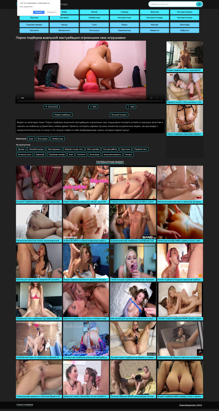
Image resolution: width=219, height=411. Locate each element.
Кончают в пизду (154, 18)
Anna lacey (94, 154)
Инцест (128, 154)
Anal (71, 154)
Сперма (124, 12)
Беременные (124, 30)
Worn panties (93, 149)
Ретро (124, 25)
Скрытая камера (34, 25)
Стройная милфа (56, 154)
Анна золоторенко (112, 154)
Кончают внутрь (184, 12)
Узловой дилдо (36, 149)
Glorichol (81, 154)
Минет (94, 12)
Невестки (154, 30)
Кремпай (40, 154)
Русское (34, 18)
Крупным (125, 149)
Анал (64, 12)
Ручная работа (110, 149)
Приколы (34, 30)
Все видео (43, 139)
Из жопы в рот (24, 154)
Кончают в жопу (184, 18)
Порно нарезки (25, 405)
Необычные (94, 18)
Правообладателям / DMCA (190, 405)
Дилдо (21, 149)
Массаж (154, 25)
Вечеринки (64, 30)
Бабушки (184, 30)
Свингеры (185, 25)
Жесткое (154, 12)
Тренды (63, 4)
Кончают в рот (124, 18)
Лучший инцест (119, 115)
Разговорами (54, 149)
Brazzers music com (74, 149)
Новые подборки (62, 115)
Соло (94, 25)
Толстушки (94, 30)
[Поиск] (199, 4)
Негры (64, 25)
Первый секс (140, 149)
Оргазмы (64, 18)
